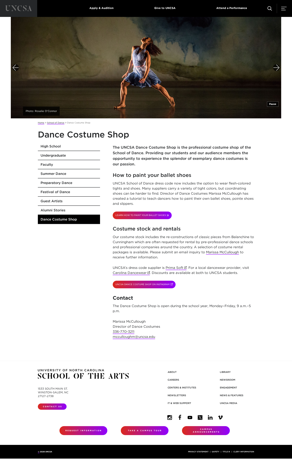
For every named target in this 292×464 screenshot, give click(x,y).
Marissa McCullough (222, 252)
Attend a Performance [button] (231, 8)
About (172, 372)
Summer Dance (53, 174)
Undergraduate (53, 155)
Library (225, 372)
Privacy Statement (198, 451)
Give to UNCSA (165, 8)
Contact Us (52, 406)
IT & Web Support (179, 403)
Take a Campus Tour (145, 430)
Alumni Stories (53, 210)
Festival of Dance (55, 192)
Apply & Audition (101, 8)
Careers (173, 379)
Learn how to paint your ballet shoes (140, 215)
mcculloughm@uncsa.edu (134, 337)
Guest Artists (52, 201)
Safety (215, 451)
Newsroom (227, 379)
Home (41, 122)
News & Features (231, 395)
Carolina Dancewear (131, 273)
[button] (269, 8)
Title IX (226, 451)
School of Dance (55, 122)
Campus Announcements (206, 430)
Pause (272, 104)
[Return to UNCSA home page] (18, 8)
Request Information (83, 430)
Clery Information (243, 451)
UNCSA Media (228, 403)
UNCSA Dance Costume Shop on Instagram (145, 284)
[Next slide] (276, 67)
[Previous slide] (15, 67)
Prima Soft (176, 268)
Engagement (228, 387)
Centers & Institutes (182, 387)
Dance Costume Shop (59, 219)
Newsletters (177, 395)
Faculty (47, 165)
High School (51, 146)
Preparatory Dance (56, 183)
